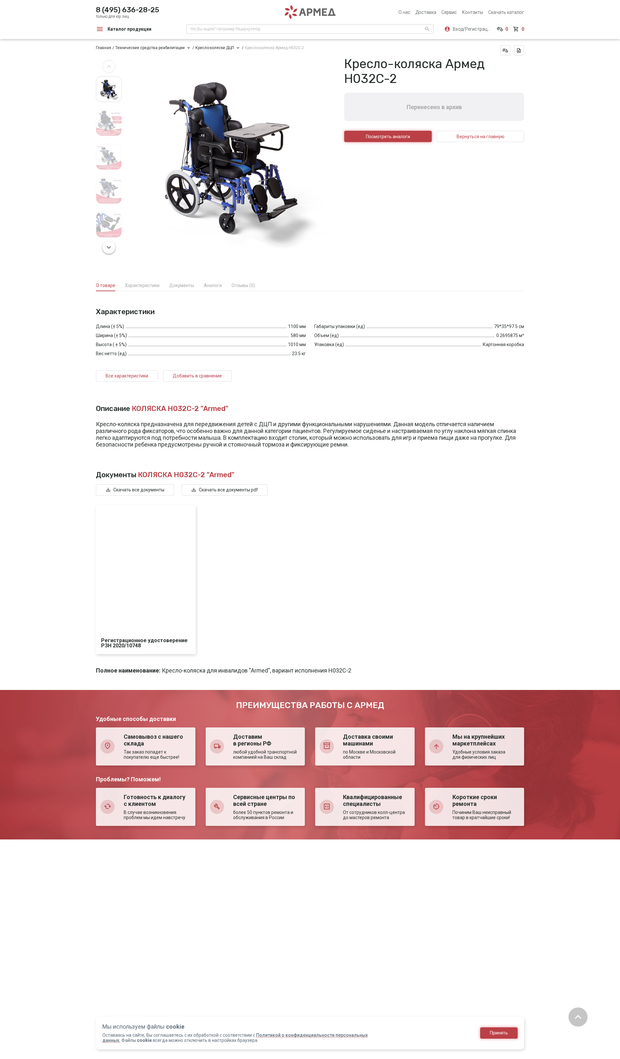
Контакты (472, 12)
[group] (233, 157)
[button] (108, 66)
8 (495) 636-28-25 (127, 9)
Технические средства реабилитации (150, 48)
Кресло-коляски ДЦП (214, 48)
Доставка (426, 12)
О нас (404, 12)
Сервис (449, 12)
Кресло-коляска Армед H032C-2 (274, 48)
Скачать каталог (506, 12)
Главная (103, 48)
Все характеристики (127, 375)
